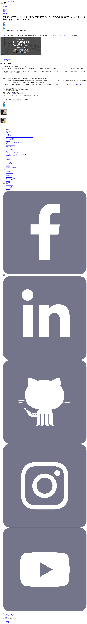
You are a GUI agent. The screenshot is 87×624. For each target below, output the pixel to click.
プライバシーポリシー (8, 613)
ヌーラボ (3, 35)
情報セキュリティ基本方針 (12, 152)
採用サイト (5, 11)
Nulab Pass (8, 134)
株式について (9, 175)
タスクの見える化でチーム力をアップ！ (61, 35)
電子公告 (8, 181)
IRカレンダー (9, 177)
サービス (5, 7)
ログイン (5, 13)
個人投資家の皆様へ (10, 178)
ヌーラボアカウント (10, 139)
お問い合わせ (9, 166)
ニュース (5, 9)
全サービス (8, 131)
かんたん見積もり (10, 138)
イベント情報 (9, 187)
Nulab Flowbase (9, 135)
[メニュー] (1, 4)
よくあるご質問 (9, 179)
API (6, 151)
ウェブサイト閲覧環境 (11, 167)
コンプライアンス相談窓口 (9, 614)
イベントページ (79, 84)
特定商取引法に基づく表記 (12, 155)
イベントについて (8, 60)
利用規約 (5, 617)
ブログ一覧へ (4, 127)
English (7, 621)
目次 (3, 32)
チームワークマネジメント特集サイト (19, 137)
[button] (44, 621)
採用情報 (8, 159)
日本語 (7, 622)
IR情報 (4, 10)
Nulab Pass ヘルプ (9, 149)
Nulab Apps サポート (10, 145)
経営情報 (8, 171)
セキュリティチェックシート (12, 142)
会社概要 (5, 6)
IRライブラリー (9, 174)
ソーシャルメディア (10, 162)
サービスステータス (10, 150)
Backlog (7, 132)
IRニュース (8, 170)
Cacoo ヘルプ (9, 147)
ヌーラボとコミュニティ (11, 186)
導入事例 (8, 141)
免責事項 (8, 182)
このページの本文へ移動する (7, 1)
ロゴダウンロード (10, 163)
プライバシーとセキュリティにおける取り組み (16, 154)
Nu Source (8, 189)
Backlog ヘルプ (9, 146)
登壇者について (7, 59)
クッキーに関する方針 (8, 615)
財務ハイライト (9, 173)
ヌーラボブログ (9, 185)
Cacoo (7, 133)
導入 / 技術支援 (9, 165)
